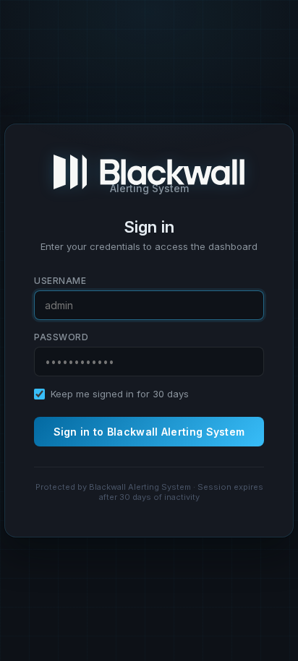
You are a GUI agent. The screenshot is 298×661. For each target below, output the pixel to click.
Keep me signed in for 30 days (120, 393)
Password (61, 337)
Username (60, 280)
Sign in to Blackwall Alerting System (149, 431)
